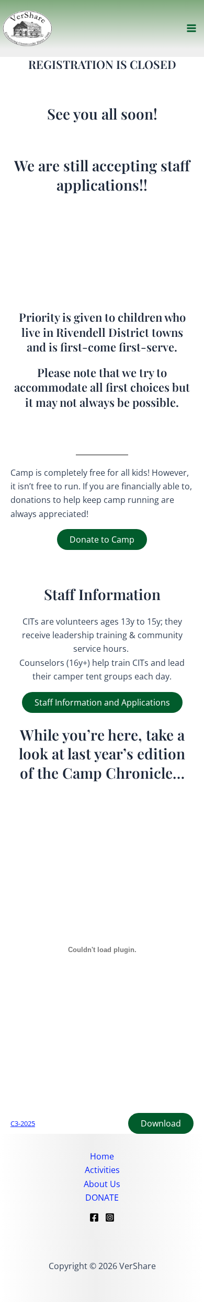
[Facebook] (94, 1217)
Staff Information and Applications (102, 702)
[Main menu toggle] (191, 28)
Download (161, 1123)
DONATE (102, 1197)
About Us (102, 1184)
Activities (102, 1170)
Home (102, 1156)
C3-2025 (22, 1123)
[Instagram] (110, 1217)
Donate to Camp (102, 539)
